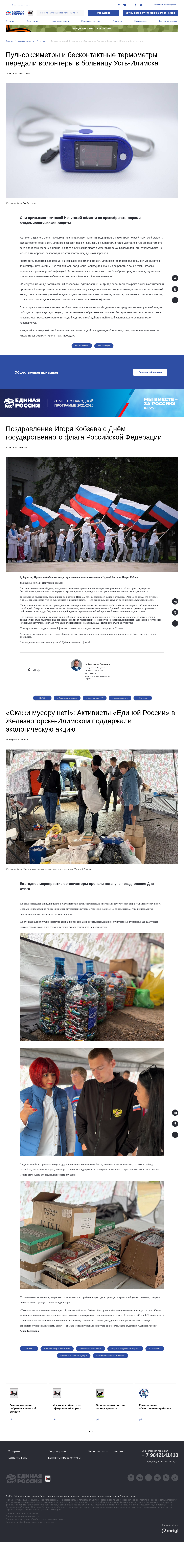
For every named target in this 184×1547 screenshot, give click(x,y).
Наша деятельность (60, 21)
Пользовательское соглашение (22, 1513)
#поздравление (120, 698)
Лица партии (33, 21)
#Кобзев (143, 698)
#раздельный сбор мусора (73, 1355)
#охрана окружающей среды (125, 1348)
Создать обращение (150, 372)
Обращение (103, 12)
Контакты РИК (17, 1457)
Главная (9, 41)
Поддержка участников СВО (92, 28)
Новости (43, 41)
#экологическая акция (90, 1348)
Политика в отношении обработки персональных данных (35, 1519)
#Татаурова (155, 1348)
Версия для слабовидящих (165, 5)
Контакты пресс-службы (64, 1457)
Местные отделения (90, 21)
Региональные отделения (105, 1451)
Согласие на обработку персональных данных (30, 1522)
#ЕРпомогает (81, 346)
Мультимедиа (140, 21)
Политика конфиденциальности (22, 1516)
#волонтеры (104, 346)
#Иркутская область (67, 698)
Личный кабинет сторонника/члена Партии (150, 12)
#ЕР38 (42, 698)
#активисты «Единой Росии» (110, 1355)
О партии (10, 21)
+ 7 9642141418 (159, 1455)
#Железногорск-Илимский (57, 1348)
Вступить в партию (168, 21)
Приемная (117, 21)
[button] (89, 1431)
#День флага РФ (94, 698)
